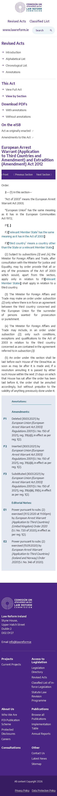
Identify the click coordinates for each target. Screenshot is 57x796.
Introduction (13, 52)
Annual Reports (41, 733)
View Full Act (13, 89)
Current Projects (11, 664)
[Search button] (51, 30)
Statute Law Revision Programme (39, 696)
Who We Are (9, 714)
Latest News (39, 758)
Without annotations (18, 116)
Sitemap (36, 764)
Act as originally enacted (18, 130)
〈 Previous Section (22, 174)
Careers (6, 739)
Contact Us (38, 753)
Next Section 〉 (44, 174)
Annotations (12, 72)
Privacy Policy (22, 790)
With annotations (15, 110)
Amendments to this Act (18, 137)
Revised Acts (39, 677)
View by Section (15, 96)
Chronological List (16, 65)
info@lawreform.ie (20, 642)
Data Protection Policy (43, 790)
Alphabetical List (15, 59)
